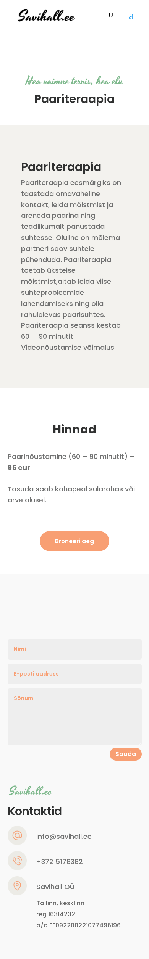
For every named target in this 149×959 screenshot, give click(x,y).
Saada (125, 754)
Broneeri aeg (74, 541)
